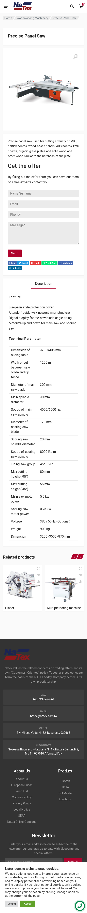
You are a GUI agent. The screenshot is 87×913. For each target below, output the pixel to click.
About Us (22, 779)
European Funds (22, 785)
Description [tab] (43, 284)
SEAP (21, 815)
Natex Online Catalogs (21, 822)
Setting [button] (11, 903)
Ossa (65, 787)
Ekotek (65, 781)
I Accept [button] (27, 903)
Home (8, 18)
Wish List (22, 791)
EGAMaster (65, 793)
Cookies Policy (22, 797)
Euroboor (65, 799)
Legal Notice (22, 809)
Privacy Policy (22, 803)
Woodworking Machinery (32, 18)
